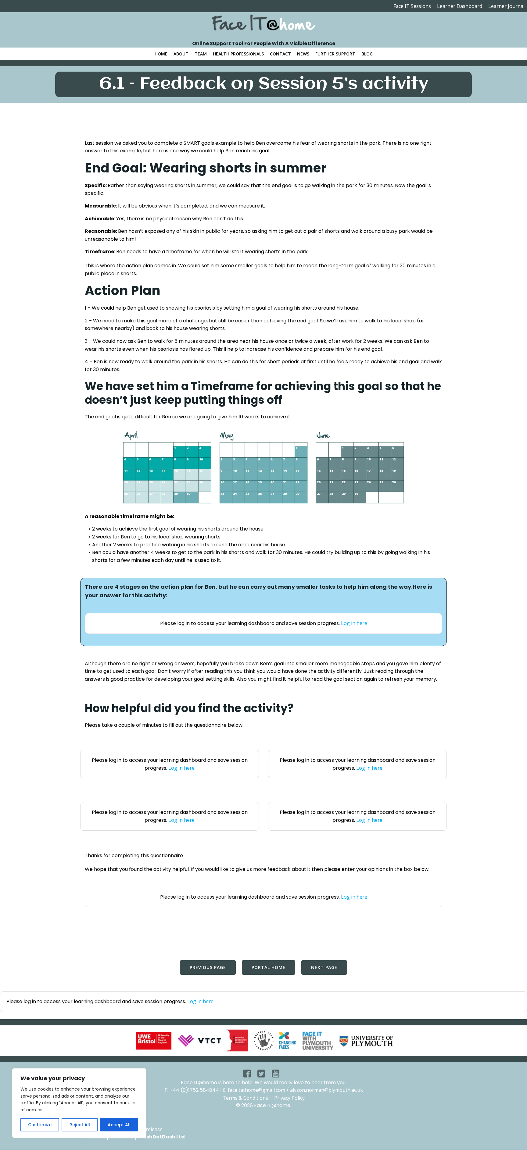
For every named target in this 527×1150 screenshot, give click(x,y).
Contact (280, 54)
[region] (79, 1103)
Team (201, 54)
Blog (367, 54)
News (303, 54)
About (181, 54)
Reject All (80, 1125)
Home (161, 54)
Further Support (335, 54)
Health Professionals (238, 54)
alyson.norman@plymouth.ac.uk (326, 1090)
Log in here (354, 623)
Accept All (119, 1125)
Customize (40, 1125)
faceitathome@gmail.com (256, 1090)
